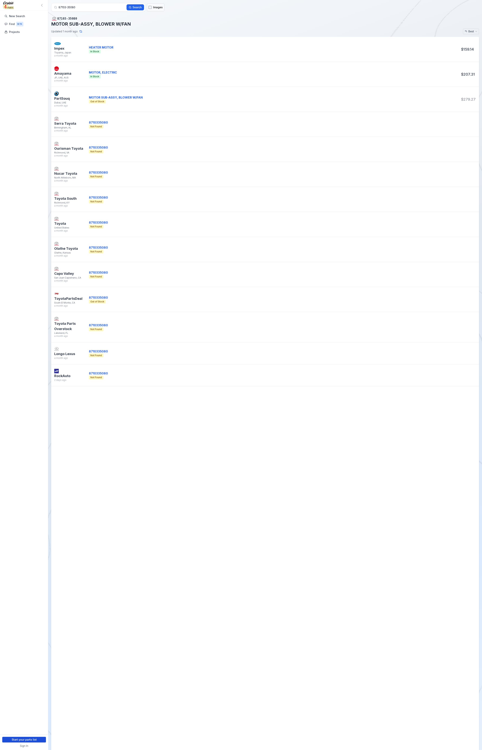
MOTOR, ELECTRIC (103, 72)
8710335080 (98, 122)
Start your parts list (24, 739)
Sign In (24, 745)
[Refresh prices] (81, 31)
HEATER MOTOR (101, 47)
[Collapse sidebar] (42, 5)
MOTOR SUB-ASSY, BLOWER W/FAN (116, 97)
